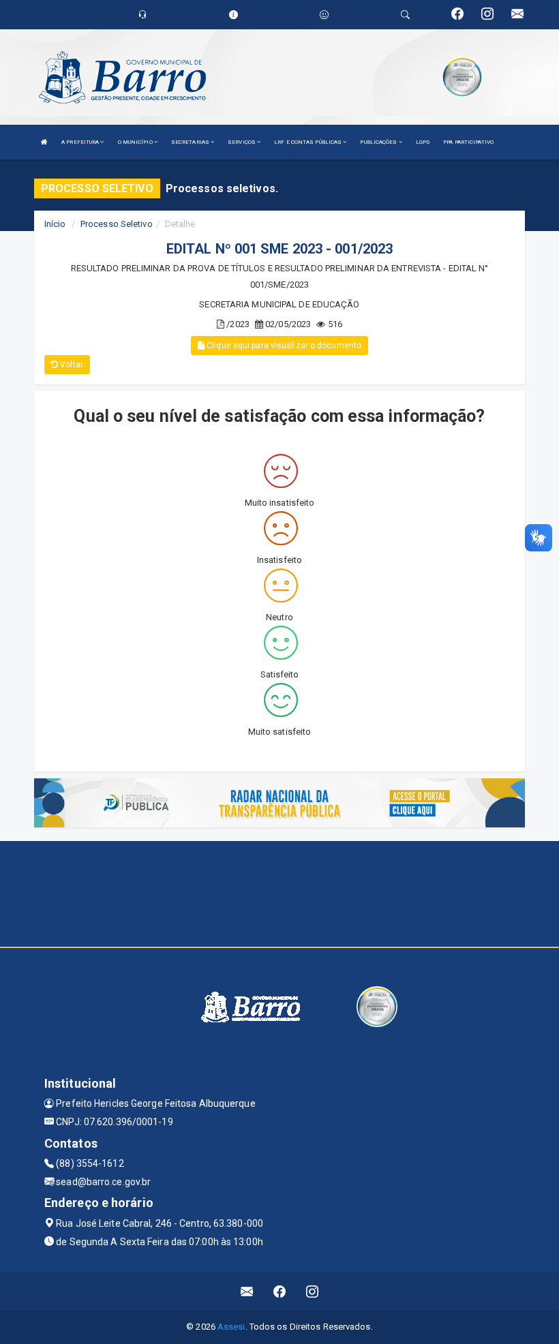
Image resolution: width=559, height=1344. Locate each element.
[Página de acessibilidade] (324, 15)
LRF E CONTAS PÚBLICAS (308, 142)
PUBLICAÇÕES (379, 142)
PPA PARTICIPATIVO (468, 142)
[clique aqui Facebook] (280, 1291)
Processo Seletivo (116, 224)
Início (55, 224)
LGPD (422, 142)
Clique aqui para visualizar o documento (283, 345)
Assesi (231, 1327)
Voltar (70, 364)
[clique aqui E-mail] (247, 1291)
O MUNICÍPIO (136, 142)
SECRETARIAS (191, 142)
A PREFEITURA (80, 142)
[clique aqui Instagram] (312, 1291)
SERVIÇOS (242, 142)
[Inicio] (44, 142)
